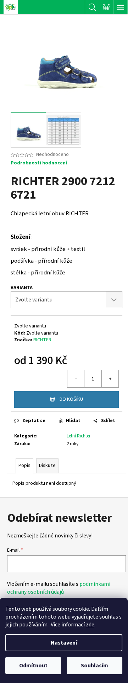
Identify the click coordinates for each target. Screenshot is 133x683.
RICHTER (42, 339)
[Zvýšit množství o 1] (109, 378)
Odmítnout (33, 665)
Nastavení (64, 643)
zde (90, 625)
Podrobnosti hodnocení (39, 163)
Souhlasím (94, 665)
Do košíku (71, 399)
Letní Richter (78, 436)
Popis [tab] (24, 465)
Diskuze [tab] (47, 465)
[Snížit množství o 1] (75, 378)
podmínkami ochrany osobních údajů (58, 588)
